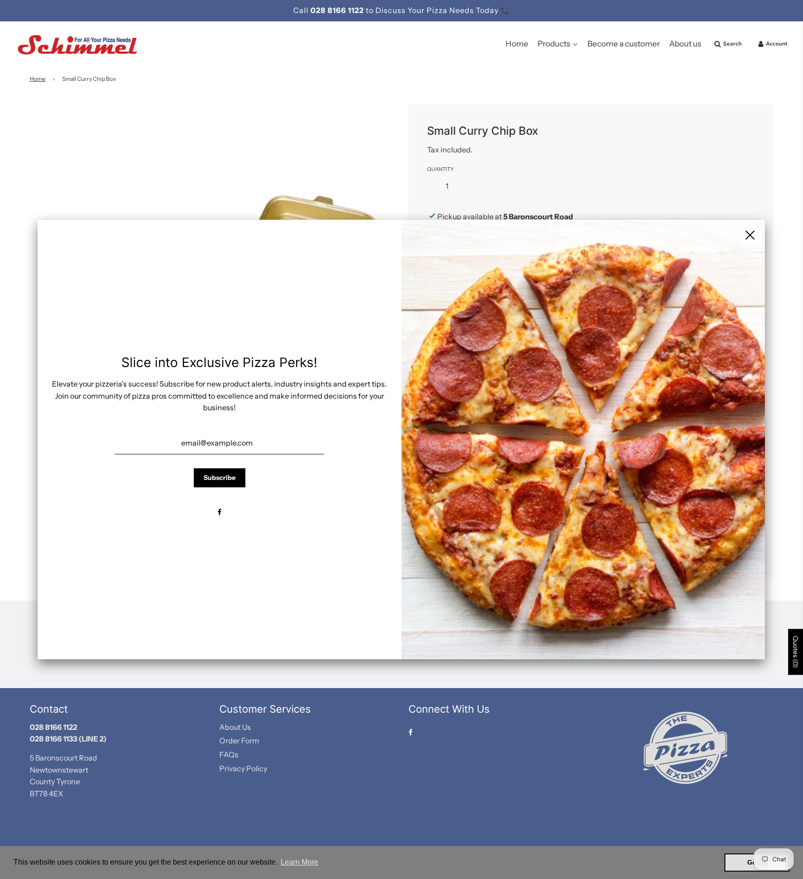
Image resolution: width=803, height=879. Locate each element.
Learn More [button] (299, 862)
